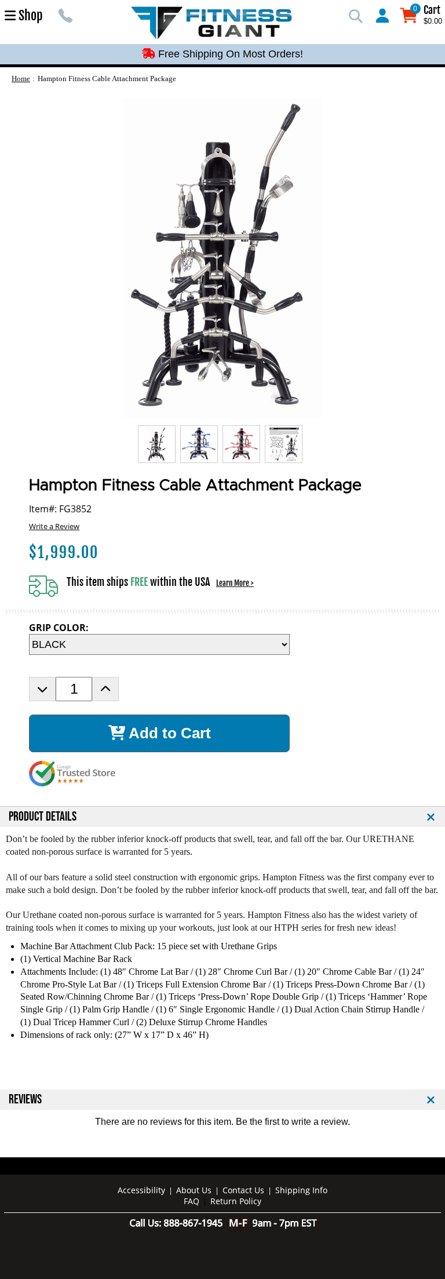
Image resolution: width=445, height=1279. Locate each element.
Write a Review (54, 526)
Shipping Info (301, 1190)
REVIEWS (25, 1099)
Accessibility (141, 1190)
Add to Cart (168, 733)
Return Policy (235, 1201)
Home (21, 78)
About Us (193, 1190)
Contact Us (243, 1190)
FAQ (191, 1201)
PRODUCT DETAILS (42, 817)
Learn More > (235, 583)
